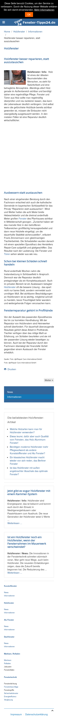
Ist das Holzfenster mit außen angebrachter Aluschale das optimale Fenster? (29, 471)
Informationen (35, 31)
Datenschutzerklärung (36, 714)
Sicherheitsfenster (11, 693)
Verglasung (8, 699)
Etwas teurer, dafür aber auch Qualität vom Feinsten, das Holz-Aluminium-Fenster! (29, 439)
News (10, 392)
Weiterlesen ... (14, 523)
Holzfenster (19, 31)
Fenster (23, 218)
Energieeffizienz (10, 696)
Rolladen (7, 663)
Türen (7, 254)
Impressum (16, 714)
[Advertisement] (29, 154)
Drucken (11, 369)
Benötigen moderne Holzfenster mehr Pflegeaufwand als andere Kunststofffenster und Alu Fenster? (29, 450)
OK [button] (29, 14)
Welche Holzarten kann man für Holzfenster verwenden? (26, 430)
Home (7, 31)
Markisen (7, 660)
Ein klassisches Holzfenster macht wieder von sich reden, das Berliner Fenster (28, 460)
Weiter (48, 380)
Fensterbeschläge (11, 686)
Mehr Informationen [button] (44, 9)
